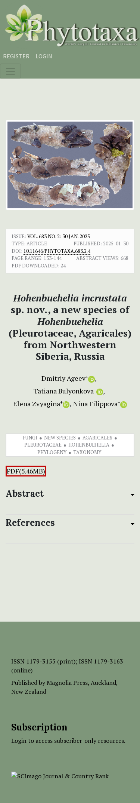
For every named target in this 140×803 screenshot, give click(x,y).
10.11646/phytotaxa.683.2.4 (57, 251)
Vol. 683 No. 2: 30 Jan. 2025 (58, 236)
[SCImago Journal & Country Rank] (60, 775)
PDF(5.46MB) (26, 471)
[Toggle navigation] (10, 71)
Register (16, 56)
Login (43, 56)
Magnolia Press (67, 682)
